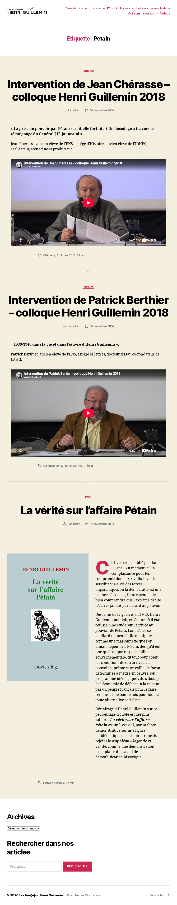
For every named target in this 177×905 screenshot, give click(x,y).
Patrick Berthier (73, 465)
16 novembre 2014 (102, 110)
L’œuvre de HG (100, 8)
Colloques (123, 8)
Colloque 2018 (66, 255)
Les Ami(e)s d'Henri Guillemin (41, 895)
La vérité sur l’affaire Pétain (88, 510)
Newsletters (74, 8)
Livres (88, 497)
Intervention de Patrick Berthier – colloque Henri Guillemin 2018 (89, 306)
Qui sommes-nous (141, 13)
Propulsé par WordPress (83, 895)
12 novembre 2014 (102, 524)
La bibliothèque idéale (151, 8)
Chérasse (49, 255)
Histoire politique (54, 783)
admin (76, 110)
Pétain (81, 255)
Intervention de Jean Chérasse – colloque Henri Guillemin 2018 (88, 90)
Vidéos (165, 13)
